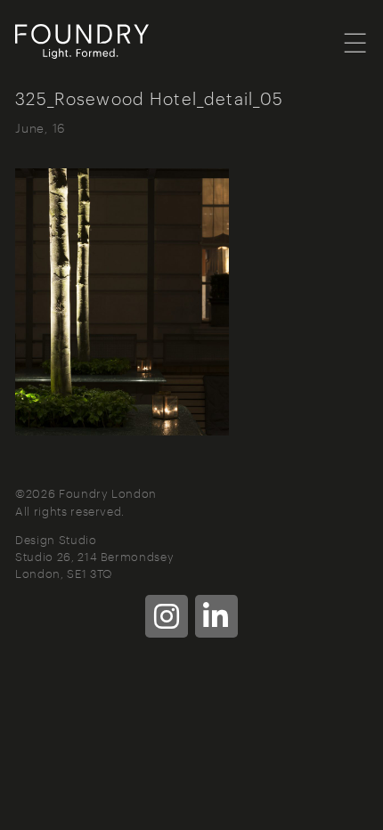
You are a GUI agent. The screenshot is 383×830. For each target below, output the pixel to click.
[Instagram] (166, 616)
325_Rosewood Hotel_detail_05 (149, 97)
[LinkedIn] (216, 616)
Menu (356, 42)
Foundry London (104, 42)
